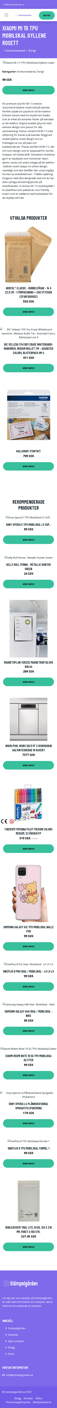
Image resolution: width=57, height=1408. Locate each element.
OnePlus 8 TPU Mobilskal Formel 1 (28, 1148)
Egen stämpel (16, 1341)
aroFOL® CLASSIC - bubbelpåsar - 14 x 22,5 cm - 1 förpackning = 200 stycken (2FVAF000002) (28, 292)
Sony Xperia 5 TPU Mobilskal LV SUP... (28, 524)
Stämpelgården (17, 1328)
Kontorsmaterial (15, 50)
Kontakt (28, 1398)
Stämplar (13, 1334)
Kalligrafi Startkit (28, 451)
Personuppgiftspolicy (18, 1402)
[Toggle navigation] (6, 15)
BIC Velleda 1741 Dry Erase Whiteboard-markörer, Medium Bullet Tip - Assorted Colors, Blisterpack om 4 (28, 348)
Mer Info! (28, 90)
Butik (46, 15)
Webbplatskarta (42, 1402)
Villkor (39, 1398)
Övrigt (32, 50)
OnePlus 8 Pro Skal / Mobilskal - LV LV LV (28, 971)
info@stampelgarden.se (13, 4)
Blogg (11, 1347)
